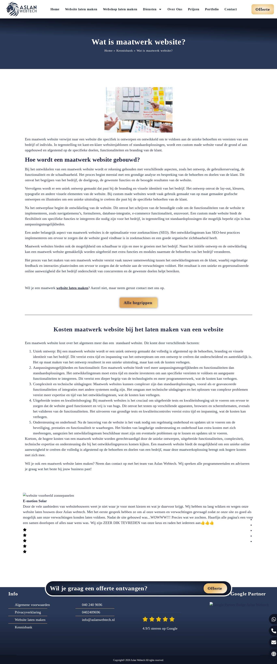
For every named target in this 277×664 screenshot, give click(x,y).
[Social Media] (173, 605)
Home (54, 9)
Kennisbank (124, 50)
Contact (230, 9)
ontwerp (77, 188)
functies (133, 252)
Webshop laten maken (120, 9)
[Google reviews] (181, 605)
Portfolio (212, 9)
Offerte (215, 588)
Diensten (150, 9)
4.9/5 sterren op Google (160, 628)
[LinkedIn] (164, 605)
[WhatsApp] (155, 605)
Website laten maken (81, 9)
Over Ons (174, 9)
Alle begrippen (138, 302)
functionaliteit (35, 175)
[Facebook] (147, 605)
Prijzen (193, 9)
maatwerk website (45, 139)
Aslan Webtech (137, 660)
